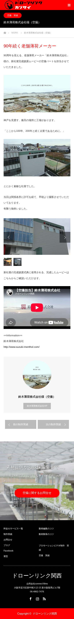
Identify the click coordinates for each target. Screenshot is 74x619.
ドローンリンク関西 (37, 575)
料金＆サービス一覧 (13, 528)
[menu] (69, 5)
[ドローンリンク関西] (23, 5)
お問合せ (8, 539)
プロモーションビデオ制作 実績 (54, 547)
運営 (6, 556)
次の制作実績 (53, 424)
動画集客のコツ (46, 534)
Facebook (8, 551)
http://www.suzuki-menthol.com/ (22, 346)
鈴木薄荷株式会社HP (37, 406)
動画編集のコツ (46, 528)
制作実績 (8, 534)
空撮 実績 (12, 15)
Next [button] (65, 237)
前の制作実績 (20, 424)
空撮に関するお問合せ (37, 492)
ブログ (7, 545)
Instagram (37, 598)
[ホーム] (5, 31)
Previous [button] (9, 237)
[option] (37, 236)
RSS (44, 598)
